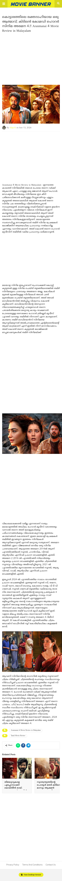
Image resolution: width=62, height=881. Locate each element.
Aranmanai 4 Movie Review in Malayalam (26, 730)
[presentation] (55, 776)
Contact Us (51, 865)
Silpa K (13, 128)
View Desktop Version (32, 875)
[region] (31, 155)
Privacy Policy (12, 865)
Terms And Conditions (32, 865)
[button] (3, 4)
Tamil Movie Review (18, 736)
